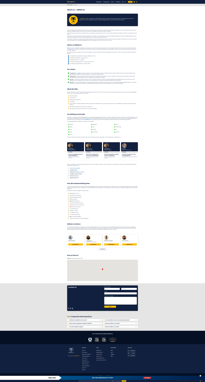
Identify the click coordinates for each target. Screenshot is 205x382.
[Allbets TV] (71, 2)
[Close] (200, 376)
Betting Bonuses (99, 352)
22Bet (112, 350)
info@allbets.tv (87, 119)
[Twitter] (72, 308)
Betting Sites (99, 1)
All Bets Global (70, 4)
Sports (112, 1)
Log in (130, 1)
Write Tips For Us (85, 363)
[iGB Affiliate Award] (90, 339)
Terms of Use (84, 358)
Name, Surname (107, 287)
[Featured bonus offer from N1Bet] (134, 2)
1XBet (112, 352)
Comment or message (108, 296)
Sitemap (83, 369)
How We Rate (84, 352)
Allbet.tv (83, 18)
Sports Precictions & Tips (101, 360)
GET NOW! (147, 377)
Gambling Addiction (86, 356)
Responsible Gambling (86, 354)
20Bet (112, 356)
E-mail (105, 291)
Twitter (133, 353)
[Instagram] (70, 308)
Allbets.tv (69, 48)
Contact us (84, 367)
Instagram (133, 355)
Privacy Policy (84, 360)
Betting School (106, 1)
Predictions (118, 1)
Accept (123, 380)
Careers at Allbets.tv (86, 365)
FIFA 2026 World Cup (100, 358)
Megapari (112, 354)
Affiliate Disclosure (85, 362)
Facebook (133, 350)
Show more (102, 249)
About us (83, 350)
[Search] (136, 2)
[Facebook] (68, 308)
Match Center (99, 356)
